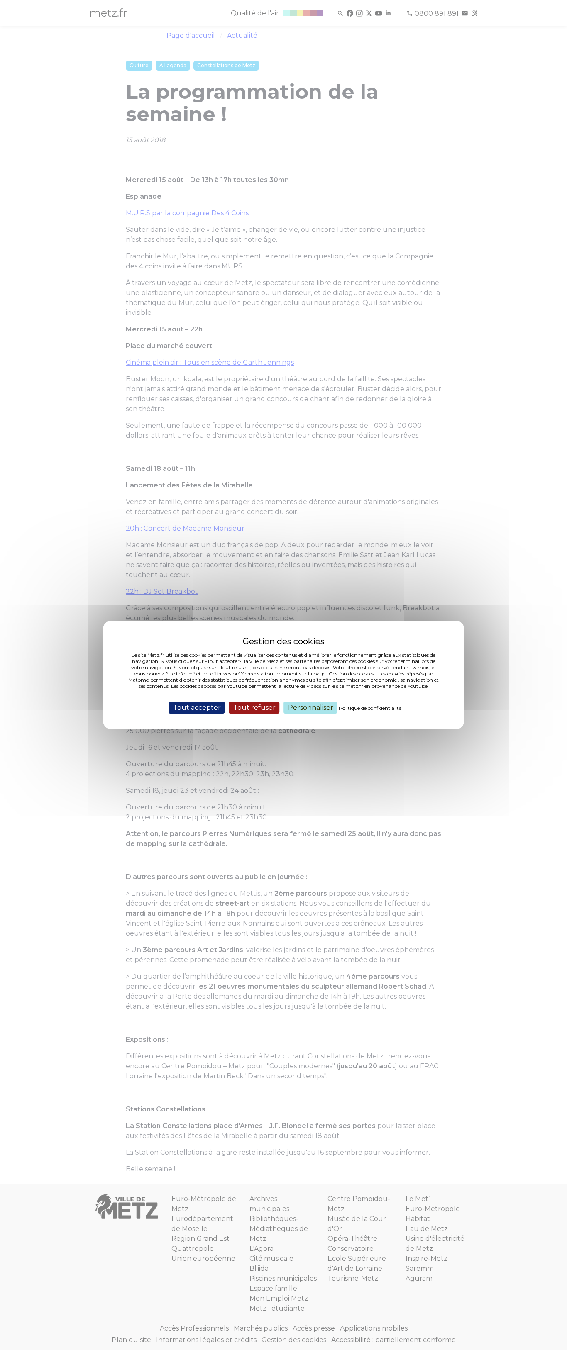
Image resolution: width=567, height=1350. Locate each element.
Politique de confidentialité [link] (370, 708)
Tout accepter (197, 708)
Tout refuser (254, 708)
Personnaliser (310, 708)
